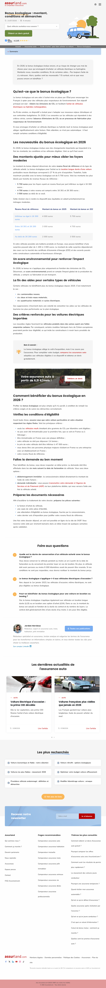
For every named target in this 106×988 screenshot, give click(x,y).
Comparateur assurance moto (49, 858)
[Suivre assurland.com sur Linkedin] (13, 962)
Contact (8, 875)
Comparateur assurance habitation (51, 846)
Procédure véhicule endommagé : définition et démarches (30, 782)
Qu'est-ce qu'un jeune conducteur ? (84, 916)
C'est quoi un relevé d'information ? (84, 922)
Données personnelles (53, 957)
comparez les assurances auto (73, 352)
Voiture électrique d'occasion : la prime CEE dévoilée (28, 703)
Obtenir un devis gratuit (18, 33)
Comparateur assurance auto (49, 841)
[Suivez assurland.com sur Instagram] (20, 962)
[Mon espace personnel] (95, 4)
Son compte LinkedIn (21, 646)
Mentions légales (36, 957)
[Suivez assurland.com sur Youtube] (16, 962)
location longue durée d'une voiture (76, 169)
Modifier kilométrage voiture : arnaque (76, 781)
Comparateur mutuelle (46, 852)
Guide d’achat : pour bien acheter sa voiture (56, 46)
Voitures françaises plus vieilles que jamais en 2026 (77, 703)
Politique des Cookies (71, 957)
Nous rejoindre (10, 858)
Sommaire (14, 51)
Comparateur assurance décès (49, 886)
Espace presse (10, 869)
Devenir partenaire (12, 852)
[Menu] (100, 4)
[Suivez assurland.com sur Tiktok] (23, 962)
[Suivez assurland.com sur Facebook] (6, 962)
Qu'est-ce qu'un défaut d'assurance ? (85, 900)
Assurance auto (30, 46)
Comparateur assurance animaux (50, 874)
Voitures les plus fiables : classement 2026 (28, 772)
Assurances (9, 864)
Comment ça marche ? (13, 846)
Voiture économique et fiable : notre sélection (29, 763)
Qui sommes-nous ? (12, 841)
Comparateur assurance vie (48, 880)
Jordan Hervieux (32, 625)
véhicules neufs (32, 428)
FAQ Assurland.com (12, 881)
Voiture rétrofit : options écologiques (75, 763)
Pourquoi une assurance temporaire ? (85, 884)
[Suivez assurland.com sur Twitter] (9, 962)
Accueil (18, 46)
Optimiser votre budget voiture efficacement (78, 772)
